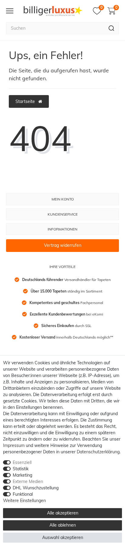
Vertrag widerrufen (62, 245)
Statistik (21, 468)
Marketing (22, 475)
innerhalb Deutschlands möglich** (66, 337)
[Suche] (111, 28)
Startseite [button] (25, 101)
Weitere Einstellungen (24, 500)
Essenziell (22, 462)
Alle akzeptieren (62, 513)
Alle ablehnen (62, 525)
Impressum (14, 445)
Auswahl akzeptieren (62, 537)
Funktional (23, 494)
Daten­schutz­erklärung (98, 452)
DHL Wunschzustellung (36, 488)
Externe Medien (28, 481)
